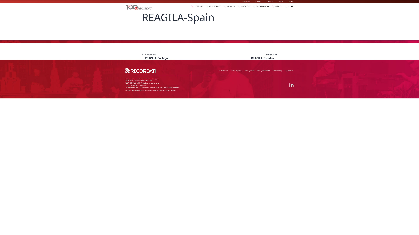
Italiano (281, 2)
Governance (215, 6)
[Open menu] (192, 6)
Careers (258, 2)
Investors (245, 6)
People (278, 6)
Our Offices (246, 2)
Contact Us (269, 2)
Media (290, 6)
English (291, 2)
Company (199, 6)
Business (231, 6)
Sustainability (262, 6)
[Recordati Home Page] (139, 7)
